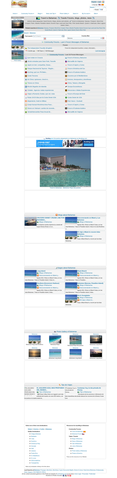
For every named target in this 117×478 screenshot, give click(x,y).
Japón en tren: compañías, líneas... (39, 65)
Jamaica (33, 451)
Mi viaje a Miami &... (86, 300)
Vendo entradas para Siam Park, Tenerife (41, 61)
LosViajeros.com (62, 474)
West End (57, 28)
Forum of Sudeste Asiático (76, 72)
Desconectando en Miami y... (49, 275)
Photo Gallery (64, 13)
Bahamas (40, 28)
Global (30, 429)
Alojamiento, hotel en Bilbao (36, 101)
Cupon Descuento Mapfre (66, 470)
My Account (85, 13)
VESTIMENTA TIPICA (39, 472)
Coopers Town (65, 28)
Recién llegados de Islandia (36, 86)
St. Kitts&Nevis (35, 455)
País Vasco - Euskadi (74, 101)
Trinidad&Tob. (35, 463)
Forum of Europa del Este (76, 94)
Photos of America (77, 453)
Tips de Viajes (66, 385)
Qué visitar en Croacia (35, 58)
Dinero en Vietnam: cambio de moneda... (41, 108)
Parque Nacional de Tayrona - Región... (40, 68)
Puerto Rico (34, 453)
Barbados (34, 436)
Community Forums (27, 13)
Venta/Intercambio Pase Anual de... (39, 112)
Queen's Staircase (58, 30)
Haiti (32, 448)
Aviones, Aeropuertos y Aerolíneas (79, 79)
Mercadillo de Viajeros (75, 61)
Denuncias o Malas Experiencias (78, 90)
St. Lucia (33, 458)
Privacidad (85, 474)
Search (92, 7)
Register (94, 2)
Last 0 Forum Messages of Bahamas (75, 42)
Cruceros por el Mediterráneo (77, 76)
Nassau (46, 28)
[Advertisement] (58, 3)
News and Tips (50, 13)
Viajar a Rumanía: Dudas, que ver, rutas (41, 94)
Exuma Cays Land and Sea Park (92, 28)
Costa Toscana (32, 76)
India (25, 472)
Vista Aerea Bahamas (89, 470)
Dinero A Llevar (78, 470)
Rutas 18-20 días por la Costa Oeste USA (41, 97)
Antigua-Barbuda (36, 434)
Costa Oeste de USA (74, 97)
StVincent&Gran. (36, 460)
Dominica (33, 441)
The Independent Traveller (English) (39, 48)
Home (14, 13)
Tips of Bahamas (45, 392)
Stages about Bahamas (66, 268)
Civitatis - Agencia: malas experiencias (40, 90)
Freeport (51, 28)
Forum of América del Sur (76, 68)
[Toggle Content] (23, 17)
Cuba (32, 438)
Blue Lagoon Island (69, 30)
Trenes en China (33, 83)
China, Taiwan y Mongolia (76, 83)
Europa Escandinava (74, 86)
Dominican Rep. (35, 443)
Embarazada (99, 470)
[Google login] (103, 2)
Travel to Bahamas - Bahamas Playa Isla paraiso (65, 188)
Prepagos (43, 470)
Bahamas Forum (77, 434)
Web (95, 13)
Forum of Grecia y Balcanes (77, 58)
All (102, 9)
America (36, 429)
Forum (96, 9)
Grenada (33, 446)
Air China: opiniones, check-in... (38, 79)
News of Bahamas (77, 441)
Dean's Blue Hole (81, 30)
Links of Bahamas (77, 446)
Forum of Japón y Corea (75, 65)
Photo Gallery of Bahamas (66, 332)
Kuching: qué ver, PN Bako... (37, 72)
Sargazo (30, 472)
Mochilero (49, 470)
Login (99, 2)
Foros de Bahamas (77, 431)
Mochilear (55, 470)
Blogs (39, 13)
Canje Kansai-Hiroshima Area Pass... (40, 104)
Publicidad (92, 474)
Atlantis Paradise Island (76, 28)
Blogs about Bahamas (66, 215)
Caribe (42, 429)
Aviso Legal (77, 474)
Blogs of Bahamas (45, 222)
